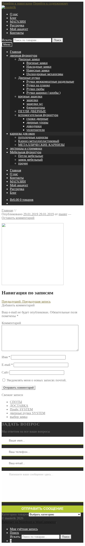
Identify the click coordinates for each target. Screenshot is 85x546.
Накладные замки (38, 66)
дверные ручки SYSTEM (27, 413)
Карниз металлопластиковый (38, 141)
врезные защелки (30, 96)
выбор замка (18, 417)
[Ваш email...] (5, 463)
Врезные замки (37, 63)
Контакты (17, 32)
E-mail (7, 364)
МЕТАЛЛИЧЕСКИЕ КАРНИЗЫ (41, 144)
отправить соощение (42, 508)
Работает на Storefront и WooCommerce (29, 522)
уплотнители (35, 130)
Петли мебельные (30, 156)
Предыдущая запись (26, 301)
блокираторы (35, 107)
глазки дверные (37, 118)
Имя (6, 357)
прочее (23, 163)
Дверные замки (29, 59)
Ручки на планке (38, 85)
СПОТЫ (16, 402)
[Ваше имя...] (5, 440)
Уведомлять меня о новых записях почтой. (36, 380)
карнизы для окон (22, 133)
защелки (32, 100)
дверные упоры (37, 122)
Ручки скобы (35, 89)
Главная (15, 52)
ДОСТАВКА (19, 405)
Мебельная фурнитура (25, 152)
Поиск (57, 40)
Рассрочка (17, 25)
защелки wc (34, 104)
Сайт (5, 372)
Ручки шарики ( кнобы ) (43, 92)
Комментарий (11, 323)
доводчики (34, 126)
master (63, 214)
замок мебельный (30, 159)
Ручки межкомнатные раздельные (50, 81)
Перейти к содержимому (50, 3)
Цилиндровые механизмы (44, 74)
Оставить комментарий (18, 218)
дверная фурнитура (23, 55)
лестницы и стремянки (26, 148)
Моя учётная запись (24, 529)
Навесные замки (38, 70)
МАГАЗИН (18, 21)
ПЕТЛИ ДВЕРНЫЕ (32, 111)
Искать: (7, 40)
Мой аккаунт (19, 29)
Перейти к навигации (17, 3)
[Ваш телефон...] (5, 452)
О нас (14, 14)
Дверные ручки (29, 78)
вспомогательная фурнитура (38, 115)
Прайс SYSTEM (21, 409)
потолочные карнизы (33, 137)
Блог (13, 18)
